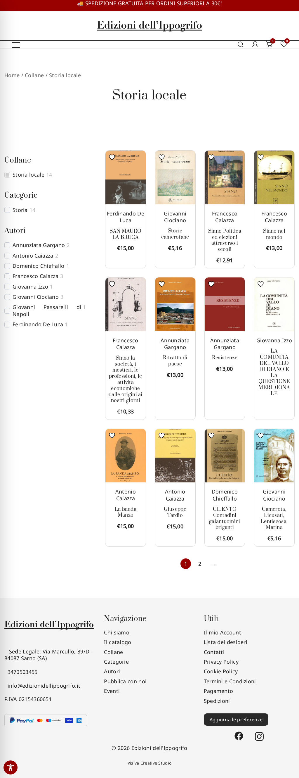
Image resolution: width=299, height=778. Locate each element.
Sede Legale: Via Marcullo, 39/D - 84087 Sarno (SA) (48, 655)
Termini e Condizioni (230, 681)
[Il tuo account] (255, 44)
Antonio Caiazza (125, 495)
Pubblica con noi (125, 681)
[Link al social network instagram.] (259, 733)
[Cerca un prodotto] (240, 45)
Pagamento (218, 690)
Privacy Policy (221, 661)
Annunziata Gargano (175, 344)
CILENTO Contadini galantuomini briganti (224, 518)
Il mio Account (222, 632)
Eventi (112, 690)
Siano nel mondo (274, 234)
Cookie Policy (221, 671)
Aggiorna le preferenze (236, 719)
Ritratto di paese (175, 361)
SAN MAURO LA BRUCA (126, 234)
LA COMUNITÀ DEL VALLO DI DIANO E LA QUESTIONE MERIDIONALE (274, 372)
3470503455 (21, 671)
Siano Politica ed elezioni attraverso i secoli (224, 240)
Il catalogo (117, 642)
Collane (113, 651)
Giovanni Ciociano (175, 217)
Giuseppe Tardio (175, 512)
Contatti (214, 651)
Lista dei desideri (225, 642)
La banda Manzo (125, 512)
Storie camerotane (175, 234)
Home (12, 75)
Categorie (116, 661)
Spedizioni (217, 700)
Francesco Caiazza (225, 217)
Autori (112, 671)
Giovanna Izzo (274, 340)
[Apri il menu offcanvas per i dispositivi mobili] (16, 44)
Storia (20, 210)
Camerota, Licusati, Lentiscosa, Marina (274, 518)
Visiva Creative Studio (150, 763)
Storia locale (28, 174)
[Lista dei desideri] (113, 157)
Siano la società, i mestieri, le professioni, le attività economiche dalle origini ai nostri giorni (125, 379)
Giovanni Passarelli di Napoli (47, 310)
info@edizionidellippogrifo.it (42, 685)
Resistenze (224, 358)
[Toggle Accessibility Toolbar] (10, 767)
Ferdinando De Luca (125, 217)
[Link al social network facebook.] (238, 733)
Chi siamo (116, 632)
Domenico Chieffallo (225, 495)
